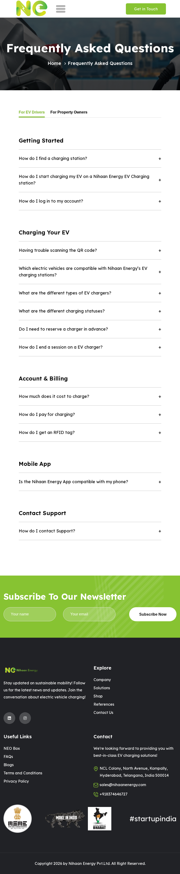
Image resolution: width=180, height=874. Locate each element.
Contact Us (103, 712)
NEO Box (12, 748)
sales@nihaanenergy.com (123, 784)
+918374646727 (114, 794)
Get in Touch (146, 9)
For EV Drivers (32, 112)
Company (102, 679)
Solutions (102, 688)
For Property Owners (68, 112)
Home (54, 63)
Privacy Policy (16, 781)
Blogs (9, 764)
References (104, 704)
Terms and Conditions (23, 773)
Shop (98, 696)
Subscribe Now (152, 614)
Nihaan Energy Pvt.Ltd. (89, 863)
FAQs (8, 756)
